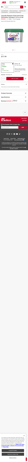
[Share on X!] (12, 134)
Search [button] (6, 7)
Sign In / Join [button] (17, 71)
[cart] (25, 6)
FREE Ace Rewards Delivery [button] (20, 68)
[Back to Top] (25, 113)
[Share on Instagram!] (9, 134)
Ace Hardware (4, 10)
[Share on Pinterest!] (14, 134)
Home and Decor (14, 10)
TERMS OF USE (18, 444)
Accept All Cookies (13, 450)
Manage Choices (12, 457)
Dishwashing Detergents (15, 12)
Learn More (24, 118)
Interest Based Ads (21, 138)
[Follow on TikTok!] (19, 134)
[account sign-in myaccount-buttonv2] (25, 2)
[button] (14, 35)
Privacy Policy (13, 138)
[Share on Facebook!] (7, 134)
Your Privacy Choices (18, 139)
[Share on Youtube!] (17, 134)
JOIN (22, 127)
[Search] (21, 7)
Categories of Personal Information (17, 445)
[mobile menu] (2, 6)
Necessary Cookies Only (13, 454)
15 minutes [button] (4, 66)
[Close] (24, 435)
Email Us (16, 148)
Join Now (24, 120)
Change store (24, 74)
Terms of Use (6, 138)
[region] (13, 448)
